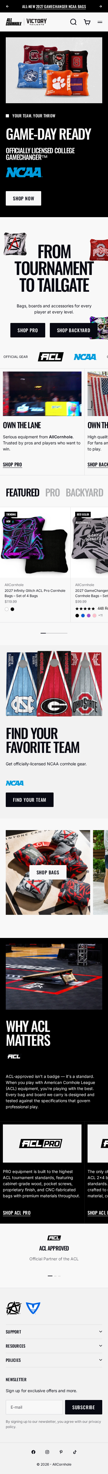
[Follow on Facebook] (33, 1452)
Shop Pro (12, 464)
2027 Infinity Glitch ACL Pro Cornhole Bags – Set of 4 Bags (35, 593)
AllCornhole (14, 585)
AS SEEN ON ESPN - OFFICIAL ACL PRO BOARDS (54, 6)
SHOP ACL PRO (17, 1212)
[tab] (22, 492)
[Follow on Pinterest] (61, 1452)
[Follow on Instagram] (47, 1452)
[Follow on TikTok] (75, 1452)
